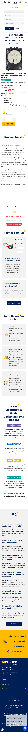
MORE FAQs (14, 624)
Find (9, 29)
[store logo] (10, 2)
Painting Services (14, 303)
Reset (17, 29)
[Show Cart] (26, 2)
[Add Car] (20, 2)
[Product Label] (6, 80)
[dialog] (2, 729)
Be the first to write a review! (14, 224)
